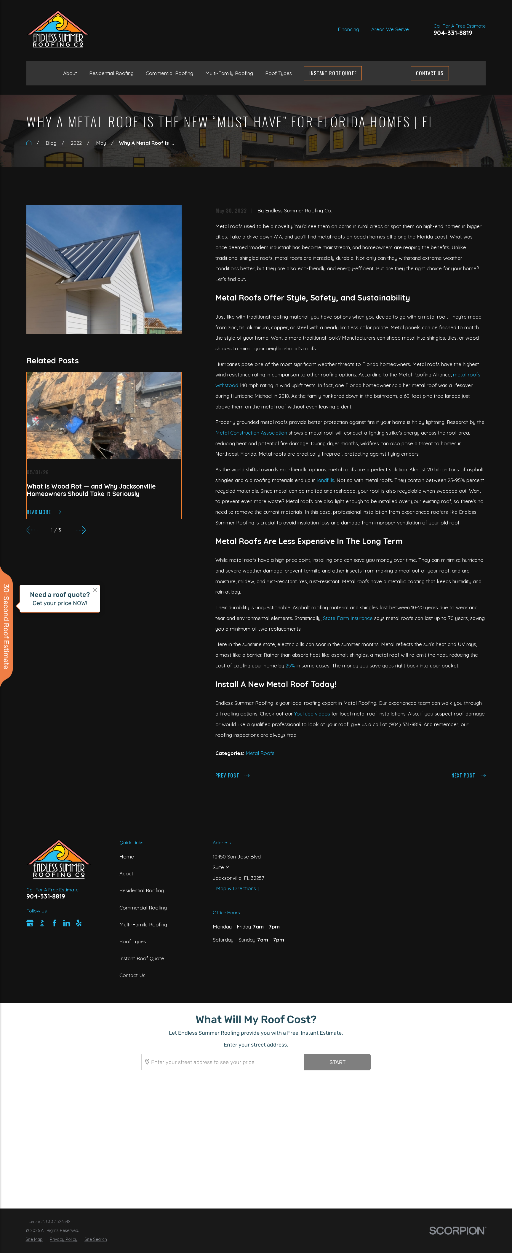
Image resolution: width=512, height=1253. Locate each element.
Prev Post (227, 775)
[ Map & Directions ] (236, 888)
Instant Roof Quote (141, 958)
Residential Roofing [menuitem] (111, 73)
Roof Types (132, 941)
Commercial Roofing (143, 907)
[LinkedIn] (66, 923)
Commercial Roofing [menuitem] (169, 73)
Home (126, 856)
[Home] (57, 29)
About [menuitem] (70, 73)
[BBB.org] (42, 923)
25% (290, 665)
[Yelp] (78, 923)
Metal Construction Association (251, 433)
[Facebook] (54, 923)
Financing (348, 29)
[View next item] (80, 530)
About (126, 873)
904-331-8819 (452, 33)
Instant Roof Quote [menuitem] (332, 73)
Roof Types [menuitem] (278, 73)
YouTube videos (312, 713)
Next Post (464, 775)
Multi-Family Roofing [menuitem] (229, 73)
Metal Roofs (260, 753)
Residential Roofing (141, 890)
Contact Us (430, 73)
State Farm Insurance (348, 618)
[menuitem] (34, 1239)
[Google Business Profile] (29, 923)
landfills (325, 480)
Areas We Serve (390, 29)
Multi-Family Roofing (143, 924)
